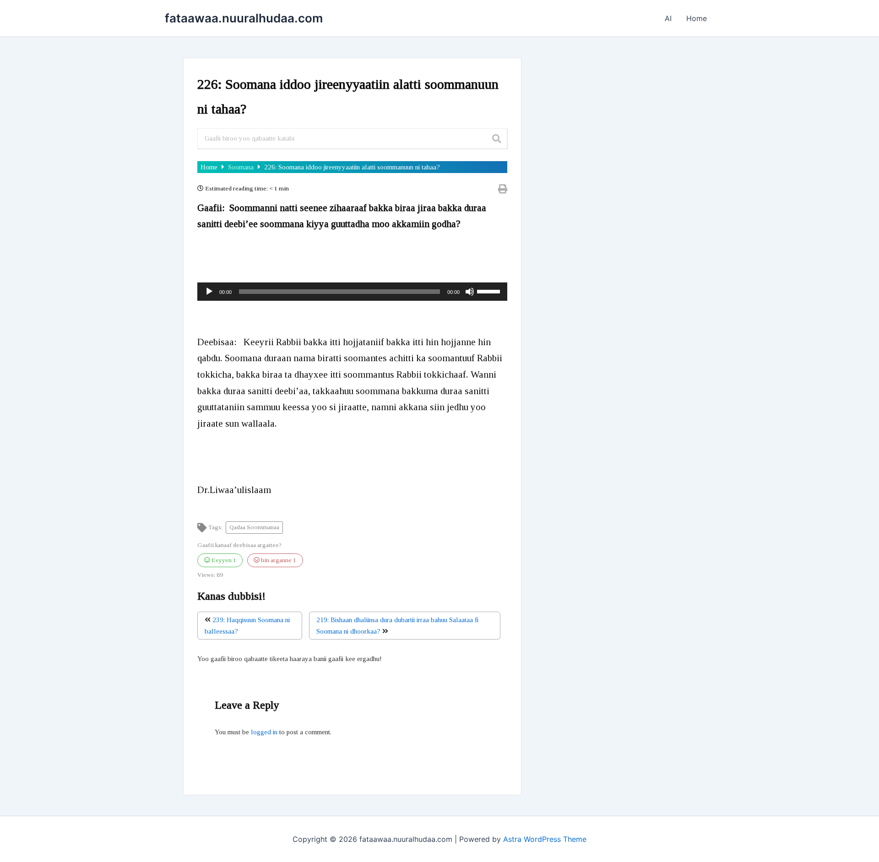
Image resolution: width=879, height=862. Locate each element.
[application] (352, 291)
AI (668, 18)
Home (696, 18)
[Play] (209, 291)
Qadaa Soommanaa (254, 527)
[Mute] (469, 291)
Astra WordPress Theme (544, 839)
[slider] (490, 290)
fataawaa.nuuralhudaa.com (244, 18)
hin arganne (278, 560)
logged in (264, 732)
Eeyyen (223, 560)
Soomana (241, 167)
